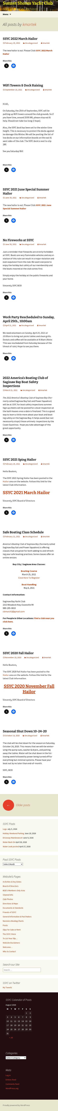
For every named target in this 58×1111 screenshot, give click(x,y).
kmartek (29, 24)
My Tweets (7, 987)
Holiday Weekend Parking (13, 833)
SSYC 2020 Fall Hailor (18, 653)
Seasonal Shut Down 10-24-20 (25, 731)
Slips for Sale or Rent (12, 929)
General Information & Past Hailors (17, 916)
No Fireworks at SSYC (18, 240)
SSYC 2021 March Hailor (26, 492)
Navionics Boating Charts (13, 921)
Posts (5, 925)
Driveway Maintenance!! (13, 837)
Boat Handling (29, 584)
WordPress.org (12, 1088)
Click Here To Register (29, 577)
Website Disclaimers (11, 942)
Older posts (18, 805)
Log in (8, 1075)
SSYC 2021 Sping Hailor (19, 459)
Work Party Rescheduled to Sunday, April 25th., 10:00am (28, 319)
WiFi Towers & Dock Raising (23, 85)
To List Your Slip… (10, 938)
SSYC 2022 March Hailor (20, 39)
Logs (5, 829)
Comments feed (12, 1084)
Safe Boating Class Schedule (23, 532)
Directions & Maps (10, 903)
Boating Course (29, 571)
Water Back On (9, 842)
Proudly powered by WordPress (16, 1105)
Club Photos (8, 899)
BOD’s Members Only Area (14, 890)
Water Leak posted (11, 846)
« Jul (11, 1037)
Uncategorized (31, 43)
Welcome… (8, 947)
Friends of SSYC (9, 912)
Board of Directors (10, 886)
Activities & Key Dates (12, 881)
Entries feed (11, 1079)
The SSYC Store (9, 934)
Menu (5, 14)
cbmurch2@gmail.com (14, 611)
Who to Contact (9, 951)
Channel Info (8, 895)
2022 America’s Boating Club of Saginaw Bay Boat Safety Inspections (25, 382)
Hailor (6, 481)
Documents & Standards (13, 908)
